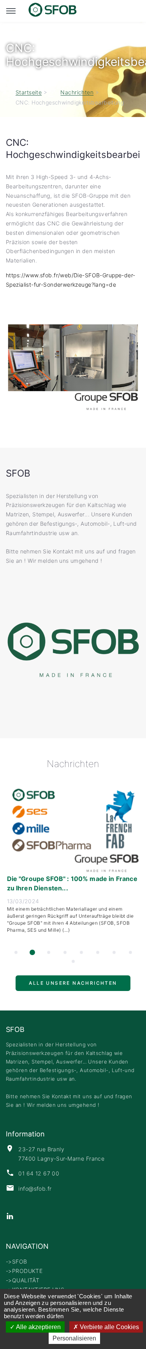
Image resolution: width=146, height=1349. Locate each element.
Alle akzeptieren (38, 1327)
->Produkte (24, 1270)
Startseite (29, 92)
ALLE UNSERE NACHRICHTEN (73, 986)
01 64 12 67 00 (38, 1173)
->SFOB (16, 1261)
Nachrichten (76, 92)
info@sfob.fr (34, 1188)
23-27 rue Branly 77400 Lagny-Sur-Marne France (61, 1154)
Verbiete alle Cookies (108, 1327)
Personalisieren (74, 1338)
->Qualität (22, 1280)
